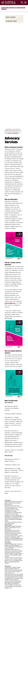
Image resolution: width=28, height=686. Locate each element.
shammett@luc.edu (10, 303)
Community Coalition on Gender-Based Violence (13, 8)
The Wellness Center (11, 21)
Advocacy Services (12, 133)
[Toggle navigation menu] (25, 2)
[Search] (22, 2)
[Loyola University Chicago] (8, 2)
